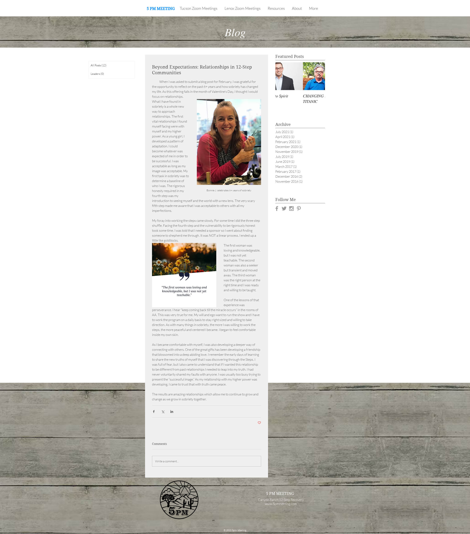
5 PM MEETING (161, 8)
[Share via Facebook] (154, 411)
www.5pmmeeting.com (281, 504)
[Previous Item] (281, 76)
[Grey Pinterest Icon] (299, 208)
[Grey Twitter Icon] (284, 208)
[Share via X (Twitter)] (162, 411)
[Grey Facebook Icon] (277, 208)
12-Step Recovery (291, 500)
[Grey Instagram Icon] (291, 208)
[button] (277, 8)
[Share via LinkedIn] (171, 411)
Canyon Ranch (268, 500)
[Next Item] (319, 76)
